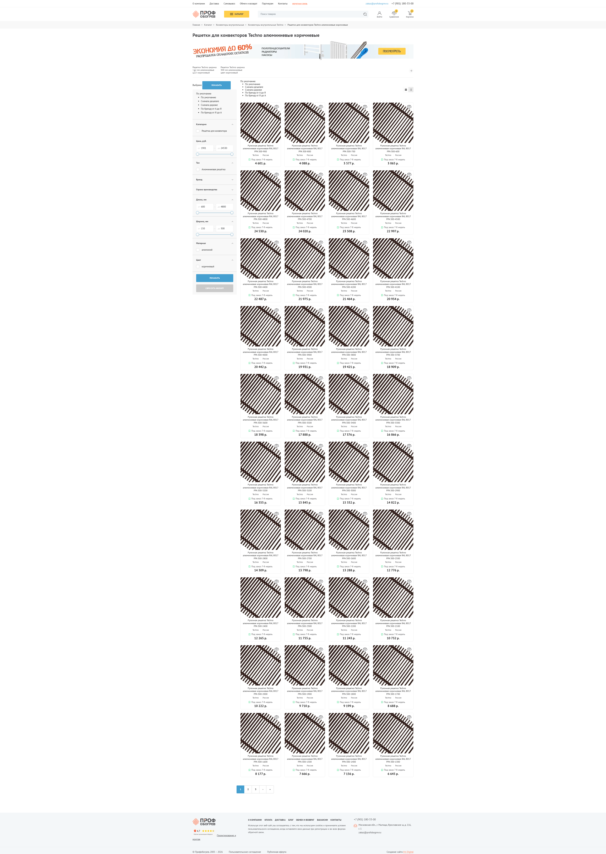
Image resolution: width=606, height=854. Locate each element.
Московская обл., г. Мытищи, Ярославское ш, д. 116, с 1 (385, 826)
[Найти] (365, 14)
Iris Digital (408, 851)
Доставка (214, 3)
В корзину (270, 169)
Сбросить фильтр (214, 288)
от (199, 148)
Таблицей (405, 89)
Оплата (268, 819)
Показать (215, 278)
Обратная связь (299, 3)
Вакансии (322, 819)
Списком (410, 89)
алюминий (207, 249)
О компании (199, 3)
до (219, 148)
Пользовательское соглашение (245, 851)
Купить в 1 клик (250, 169)
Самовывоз (229, 3)
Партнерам (267, 3)
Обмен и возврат (248, 3)
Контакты (283, 3)
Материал (201, 243)
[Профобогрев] (204, 14)
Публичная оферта (276, 851)
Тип (197, 162)
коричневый (208, 266)
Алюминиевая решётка (213, 169)
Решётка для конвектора (214, 130)
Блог (290, 819)
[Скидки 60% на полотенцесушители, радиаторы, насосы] (303, 50)
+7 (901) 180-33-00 (402, 3)
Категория (201, 124)
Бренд (199, 179)
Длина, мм (201, 199)
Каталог (239, 14)
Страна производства (206, 189)
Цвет (198, 260)
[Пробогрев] (218, 821)
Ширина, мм (202, 221)
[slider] (197, 154)
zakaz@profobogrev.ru (377, 3)
